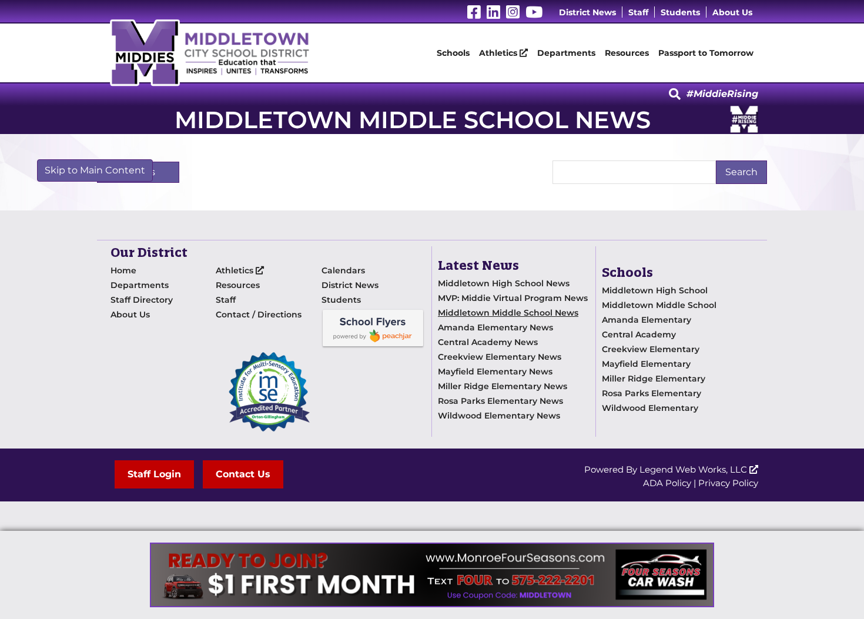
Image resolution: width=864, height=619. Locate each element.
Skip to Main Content (95, 170)
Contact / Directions (259, 314)
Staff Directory (141, 300)
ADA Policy (667, 482)
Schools (453, 53)
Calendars (343, 270)
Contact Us (243, 474)
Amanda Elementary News (495, 327)
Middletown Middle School (659, 305)
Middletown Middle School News (508, 312)
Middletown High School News (504, 283)
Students (680, 12)
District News (587, 12)
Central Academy (639, 334)
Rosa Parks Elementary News (500, 401)
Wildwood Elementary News (499, 415)
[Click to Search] (674, 94)
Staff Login (154, 474)
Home (123, 270)
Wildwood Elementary (650, 408)
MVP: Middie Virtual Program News (513, 298)
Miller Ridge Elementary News (502, 386)
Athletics (499, 53)
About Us (732, 12)
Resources (627, 53)
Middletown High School (655, 290)
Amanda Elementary (646, 319)
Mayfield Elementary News (495, 371)
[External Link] (432, 575)
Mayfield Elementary (646, 364)
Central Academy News (488, 342)
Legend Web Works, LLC (694, 469)
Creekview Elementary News (499, 357)
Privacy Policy (728, 482)
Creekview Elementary (650, 349)
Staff (638, 12)
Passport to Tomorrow (706, 53)
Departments (566, 53)
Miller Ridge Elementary (653, 378)
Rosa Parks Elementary (651, 393)
